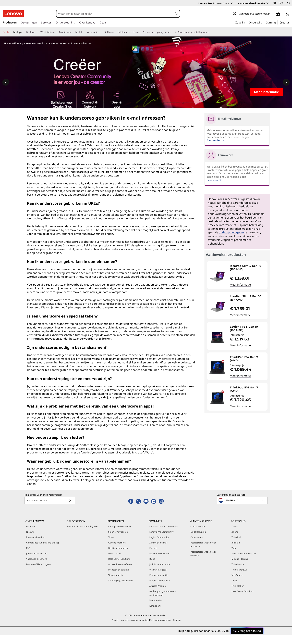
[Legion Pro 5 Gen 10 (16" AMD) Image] (217, 337)
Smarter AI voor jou (118, 531)
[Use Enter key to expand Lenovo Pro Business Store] (231, 3)
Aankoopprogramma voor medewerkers (162, 593)
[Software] (116, 32)
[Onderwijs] (263, 22)
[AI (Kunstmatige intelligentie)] (210, 32)
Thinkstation (238, 585)
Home (7, 43)
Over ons (30, 526)
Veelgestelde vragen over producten (203, 544)
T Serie (235, 526)
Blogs (152, 558)
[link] (288, 4)
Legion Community (159, 537)
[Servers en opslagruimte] (172, 32)
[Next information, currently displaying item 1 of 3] (286, 82)
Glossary (18, 43)
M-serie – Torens (240, 558)
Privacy (115, 620)
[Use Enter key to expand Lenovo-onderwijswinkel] (267, 3)
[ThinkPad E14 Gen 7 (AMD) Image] (217, 367)
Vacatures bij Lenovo (36, 558)
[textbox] (242, 500)
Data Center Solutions (119, 558)
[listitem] (237, 275)
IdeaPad (236, 542)
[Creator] (290, 22)
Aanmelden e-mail (158, 542)
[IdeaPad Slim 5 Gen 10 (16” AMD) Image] (217, 276)
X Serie (235, 531)
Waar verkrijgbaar (158, 569)
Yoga (234, 548)
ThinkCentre (238, 564)
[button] (274, 3)
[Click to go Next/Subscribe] (70, 500)
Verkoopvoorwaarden (160, 620)
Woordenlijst (155, 600)
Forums (153, 548)
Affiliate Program (157, 585)
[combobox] (114, 14)
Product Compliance (159, 580)
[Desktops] (38, 32)
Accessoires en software (120, 564)
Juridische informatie (36, 553)
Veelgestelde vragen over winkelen (203, 553)
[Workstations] (56, 32)
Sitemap (176, 620)
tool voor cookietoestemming (134, 620)
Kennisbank (155, 605)
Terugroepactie (116, 575)
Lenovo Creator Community (163, 526)
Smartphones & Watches (244, 553)
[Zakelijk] (246, 22)
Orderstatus (196, 537)
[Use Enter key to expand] (272, 13)
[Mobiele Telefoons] (140, 32)
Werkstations (115, 553)
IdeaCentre (237, 575)
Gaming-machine (117, 542)
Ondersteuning (198, 531)
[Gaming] (277, 22)
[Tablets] (84, 32)
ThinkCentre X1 (239, 569)
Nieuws (30, 531)
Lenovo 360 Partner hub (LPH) (82, 526)
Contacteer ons (198, 526)
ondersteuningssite (231, 232)
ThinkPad (236, 537)
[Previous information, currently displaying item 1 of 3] (5, 82)
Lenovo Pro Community (161, 531)
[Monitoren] (72, 32)
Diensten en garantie (118, 569)
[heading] (248, 267)
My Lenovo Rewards (159, 553)
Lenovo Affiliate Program (38, 564)
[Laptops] (23, 32)
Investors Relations (35, 537)
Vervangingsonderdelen (120, 580)
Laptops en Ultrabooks (119, 526)
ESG (28, 548)
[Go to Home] (13, 13)
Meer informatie (240, 284)
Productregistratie (158, 575)
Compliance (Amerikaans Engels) (42, 542)
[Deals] (10, 32)
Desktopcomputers (118, 548)
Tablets (111, 537)
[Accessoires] (102, 32)
